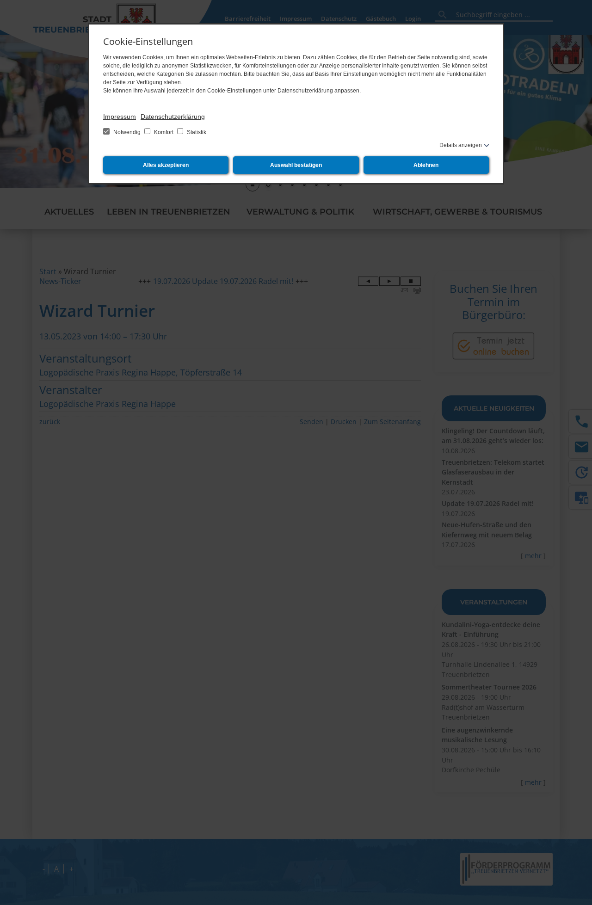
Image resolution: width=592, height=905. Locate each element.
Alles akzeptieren (166, 165)
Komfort (164, 132)
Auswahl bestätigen (296, 165)
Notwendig (127, 132)
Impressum (119, 116)
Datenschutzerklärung (173, 116)
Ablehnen (425, 165)
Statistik (195, 132)
